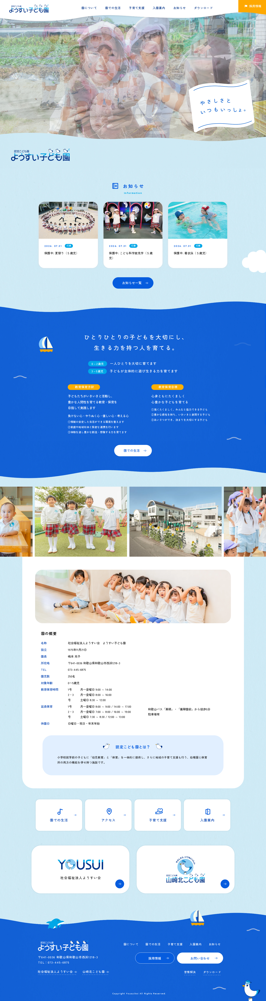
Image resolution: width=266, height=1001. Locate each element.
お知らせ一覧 (132, 282)
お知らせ (179, 8)
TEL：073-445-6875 (53, 962)
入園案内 (159, 8)
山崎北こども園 (94, 971)
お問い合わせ (200, 958)
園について (89, 8)
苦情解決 (190, 972)
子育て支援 (137, 8)
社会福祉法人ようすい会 (55, 971)
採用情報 (154, 958)
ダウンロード (203, 8)
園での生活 (113, 8)
